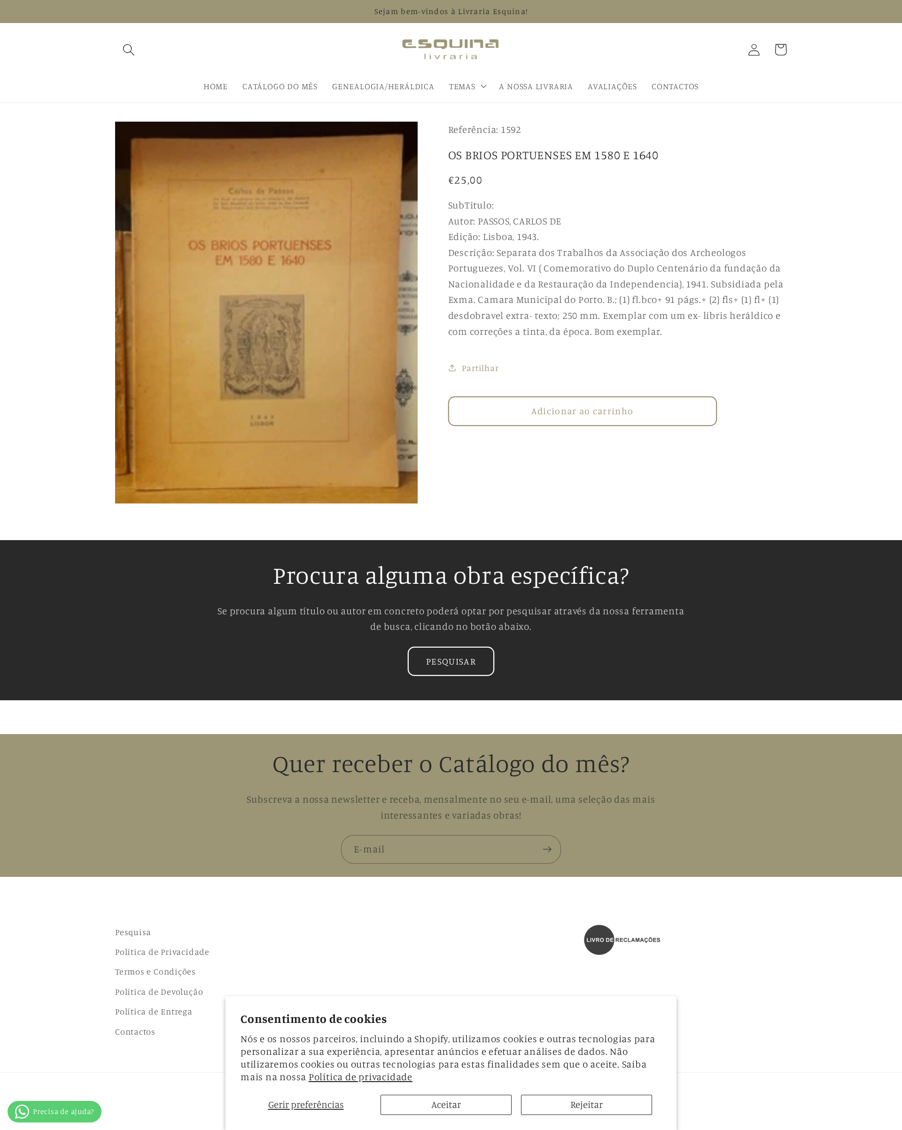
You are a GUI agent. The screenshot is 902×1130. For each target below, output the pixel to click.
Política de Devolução (159, 991)
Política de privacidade (360, 1077)
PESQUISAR (451, 661)
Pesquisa (133, 932)
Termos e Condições (155, 971)
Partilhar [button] (480, 367)
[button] (128, 49)
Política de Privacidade (162, 951)
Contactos (135, 1031)
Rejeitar (586, 1104)
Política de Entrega (154, 1011)
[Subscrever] (547, 849)
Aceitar (446, 1104)
